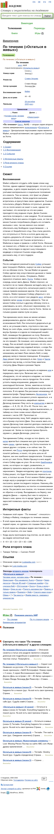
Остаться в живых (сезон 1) (17, 760)
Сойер (38, 264)
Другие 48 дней (18, 583)
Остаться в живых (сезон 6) (17, 752)
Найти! (47, 16)
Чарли (47, 359)
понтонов (47, 471)
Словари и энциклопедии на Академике (25, 10)
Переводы (39, 28)
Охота (32, 586)
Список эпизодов (22, 121)
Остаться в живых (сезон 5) (17, 698)
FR (50, 2)
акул (41, 297)
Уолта (30, 279)
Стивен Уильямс (31, 79)
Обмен (6, 595)
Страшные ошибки (35, 583)
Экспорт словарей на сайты (11, 788)
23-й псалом (22, 586)
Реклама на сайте (31, 780)
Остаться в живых (31, 68)
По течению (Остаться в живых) (19, 650)
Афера (6, 589)
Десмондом (41, 394)
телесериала (31, 127)
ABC (31, 104)
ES (44, 2)
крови (19, 300)
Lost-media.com (19, 566)
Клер (39, 359)
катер (5, 441)
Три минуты (18, 595)
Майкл (27, 91)
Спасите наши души (42, 592)
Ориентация (33, 117)
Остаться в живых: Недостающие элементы (25, 741)
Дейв (29, 592)
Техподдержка (18, 780)
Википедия (27, 23)
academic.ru (11, 4)
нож (49, 370)
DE (39, 2)
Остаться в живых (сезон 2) (17, 687)
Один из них (16, 589)
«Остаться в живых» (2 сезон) (18, 707)
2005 (27, 104)
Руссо (19, 450)
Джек (5, 359)
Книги (15, 33)
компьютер (39, 403)
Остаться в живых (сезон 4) (17, 732)
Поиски (39, 580)
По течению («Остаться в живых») (20, 664)
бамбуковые (46, 462)
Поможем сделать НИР (26, 615)
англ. (20, 65)
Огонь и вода (42, 586)
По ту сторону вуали (39, 619)
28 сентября (30, 102)
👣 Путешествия (7, 784)
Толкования (14, 28)
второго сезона (21, 571)
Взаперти (21, 592)
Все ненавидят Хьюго (24, 580)
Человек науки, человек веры (16, 577)
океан (11, 444)
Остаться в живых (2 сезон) (17, 721)
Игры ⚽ (39, 33)
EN (34, 2)
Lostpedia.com (28, 562)
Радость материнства (32, 589)
